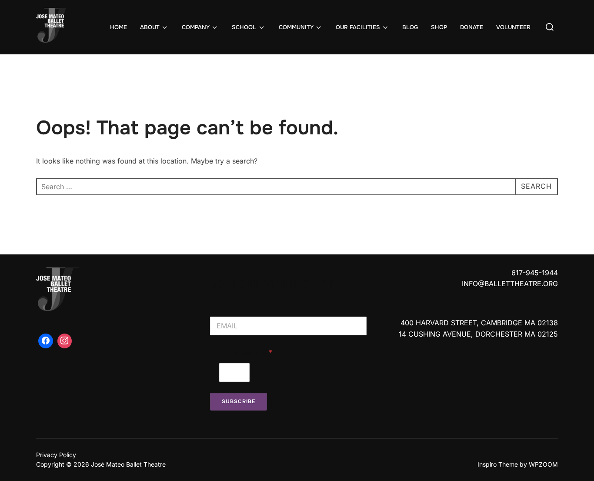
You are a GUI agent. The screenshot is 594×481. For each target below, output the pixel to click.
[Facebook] (45, 341)
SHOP (439, 27)
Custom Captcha (241, 352)
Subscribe (238, 401)
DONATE (471, 27)
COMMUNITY (296, 27)
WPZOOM (543, 464)
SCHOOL (244, 27)
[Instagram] (64, 341)
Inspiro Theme (497, 464)
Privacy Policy (56, 454)
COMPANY (196, 27)
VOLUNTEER (513, 27)
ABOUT (150, 27)
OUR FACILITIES (358, 27)
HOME (118, 27)
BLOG (410, 27)
